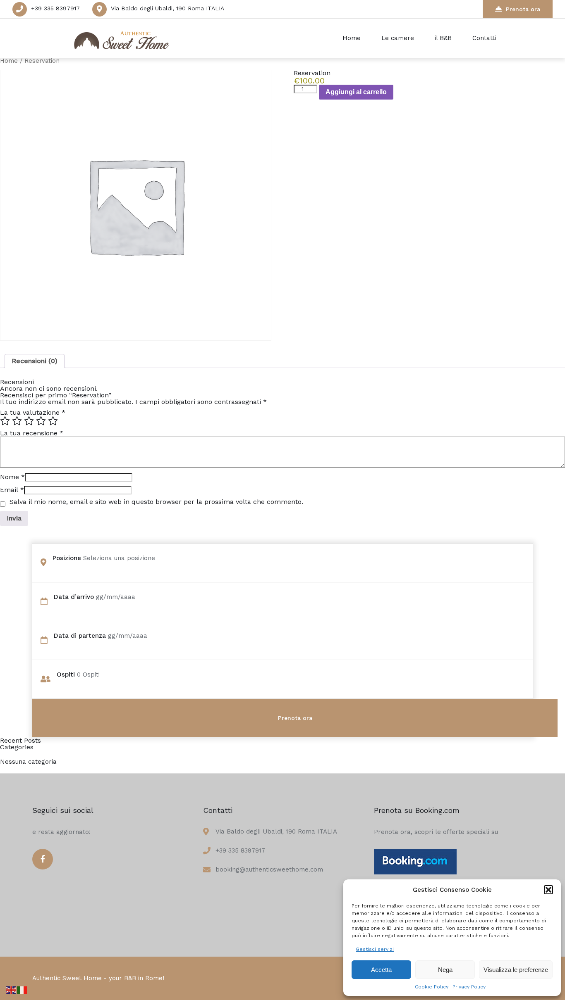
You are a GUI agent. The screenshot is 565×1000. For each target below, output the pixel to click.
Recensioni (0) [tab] (34, 361)
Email (12, 490)
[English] (11, 989)
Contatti (484, 38)
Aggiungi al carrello (356, 91)
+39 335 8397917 (55, 8)
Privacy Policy (469, 987)
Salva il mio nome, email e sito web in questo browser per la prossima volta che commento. (156, 502)
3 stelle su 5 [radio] (29, 421)
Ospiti (66, 674)
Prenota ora (523, 9)
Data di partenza (80, 635)
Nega (445, 969)
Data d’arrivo (74, 597)
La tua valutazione (32, 412)
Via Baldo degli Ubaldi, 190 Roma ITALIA (167, 8)
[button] (548, 890)
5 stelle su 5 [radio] (53, 421)
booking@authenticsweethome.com (269, 869)
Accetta (381, 969)
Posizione (67, 558)
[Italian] (22, 989)
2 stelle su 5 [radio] (17, 421)
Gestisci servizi (375, 949)
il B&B (443, 38)
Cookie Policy (431, 987)
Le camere (397, 38)
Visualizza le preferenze (516, 969)
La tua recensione (31, 433)
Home (351, 38)
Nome (12, 477)
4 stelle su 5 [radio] (41, 421)
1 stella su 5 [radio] (5, 421)
